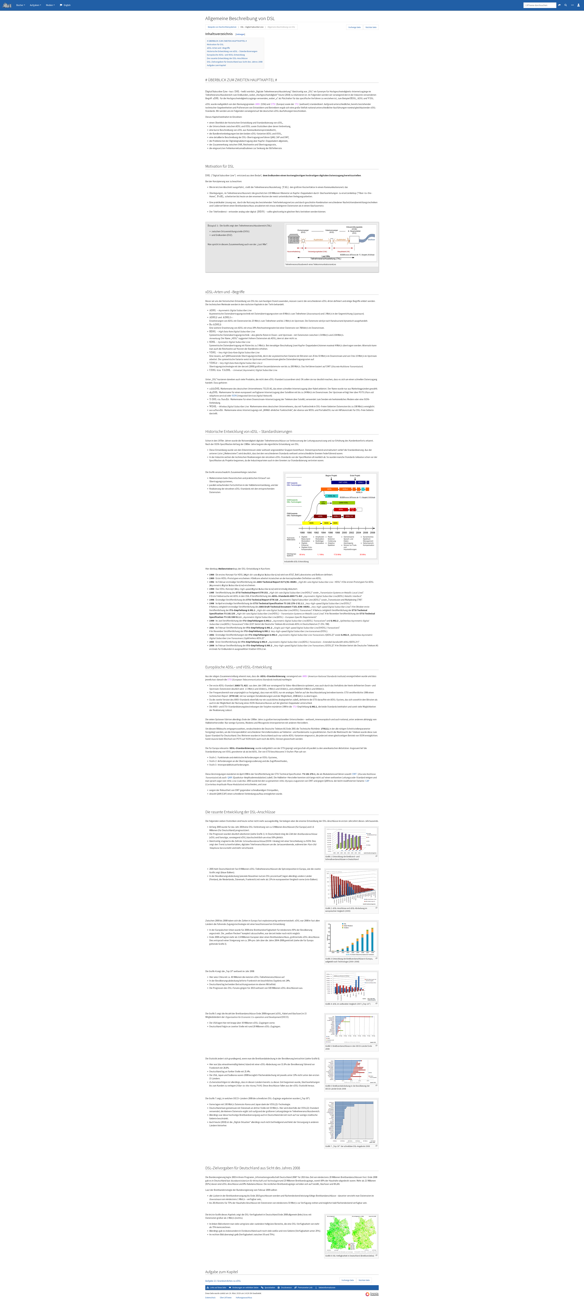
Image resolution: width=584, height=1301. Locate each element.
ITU (297, 104)
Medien (49, 5)
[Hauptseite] (6, 5)
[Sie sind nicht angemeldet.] (578, 5)
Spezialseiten (270, 1287)
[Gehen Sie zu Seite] (559, 5)
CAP (367, 780)
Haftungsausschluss (244, 1297)
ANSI (257, 104)
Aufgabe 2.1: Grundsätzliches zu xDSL (223, 1280)
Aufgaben (34, 5)
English (67, 5)
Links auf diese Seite (218, 1287)
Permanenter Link (305, 1287)
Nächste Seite (371, 27)
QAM (230, 777)
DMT (354, 774)
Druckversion (286, 1287)
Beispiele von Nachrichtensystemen (222, 27)
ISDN (234, 395)
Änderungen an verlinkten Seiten (245, 1287)
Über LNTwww (225, 1297)
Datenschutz (210, 1297)
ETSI (273, 104)
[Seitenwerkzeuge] (572, 5)
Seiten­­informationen (327, 1287)
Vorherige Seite (354, 27)
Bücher (19, 5)
